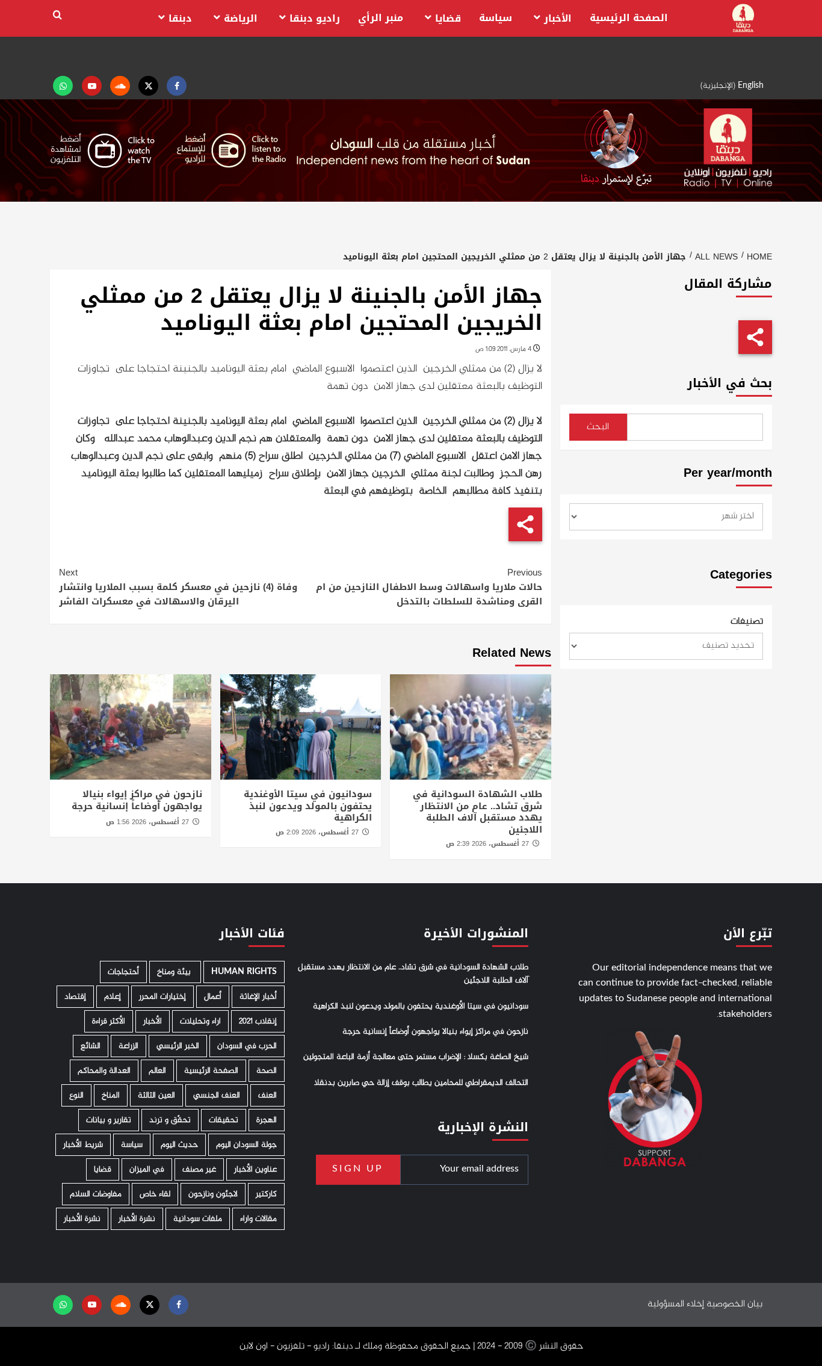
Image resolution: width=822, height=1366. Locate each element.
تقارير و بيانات (108, 1120)
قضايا (448, 18)
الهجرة (266, 1120)
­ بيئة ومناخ (175, 972)
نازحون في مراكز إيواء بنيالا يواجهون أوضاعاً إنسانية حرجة (137, 800)
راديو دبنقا (314, 18)
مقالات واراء (258, 1219)
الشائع (90, 1046)
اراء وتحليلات (200, 1021)
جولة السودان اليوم (246, 1145)
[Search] (57, 15)
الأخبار (558, 18)
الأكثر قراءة (108, 1021)
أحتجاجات (123, 972)
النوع (76, 1095)
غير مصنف (199, 1169)
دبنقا (180, 18)
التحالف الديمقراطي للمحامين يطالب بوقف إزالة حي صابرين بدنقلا (421, 1083)
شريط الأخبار (83, 1145)
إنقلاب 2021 (258, 1021)
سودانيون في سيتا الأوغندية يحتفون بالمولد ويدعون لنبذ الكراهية (308, 806)
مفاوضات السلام (96, 1194)
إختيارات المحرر (162, 997)
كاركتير (266, 1194)
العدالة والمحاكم (104, 1071)
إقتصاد (75, 997)
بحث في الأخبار (729, 383)
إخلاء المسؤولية (675, 1304)
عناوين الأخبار (255, 1169)
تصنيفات (747, 622)
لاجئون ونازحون (213, 1194)
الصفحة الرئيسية (629, 17)
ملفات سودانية (197, 1219)
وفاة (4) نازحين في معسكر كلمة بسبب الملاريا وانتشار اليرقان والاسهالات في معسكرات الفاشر (178, 587)
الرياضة (241, 18)
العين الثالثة (156, 1095)
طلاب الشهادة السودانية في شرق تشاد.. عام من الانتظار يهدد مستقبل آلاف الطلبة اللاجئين (477, 812)
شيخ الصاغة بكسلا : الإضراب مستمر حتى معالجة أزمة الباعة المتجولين (415, 1057)
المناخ (111, 1095)
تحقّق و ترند (170, 1120)
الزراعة (128, 1046)
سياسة (495, 17)
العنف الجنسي (216, 1095)
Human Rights (244, 972)
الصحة (266, 1071)
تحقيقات (223, 1120)
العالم (157, 1071)
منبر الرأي (380, 17)
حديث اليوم (179, 1145)
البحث (598, 427)
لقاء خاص (155, 1194)
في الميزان (146, 1169)
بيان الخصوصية (734, 1304)
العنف (267, 1095)
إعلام (112, 997)
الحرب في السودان (247, 1046)
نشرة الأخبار (137, 1219)
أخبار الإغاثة (258, 997)
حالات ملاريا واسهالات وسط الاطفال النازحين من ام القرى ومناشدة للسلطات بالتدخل (429, 587)
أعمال (212, 997)
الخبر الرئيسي (177, 1046)
